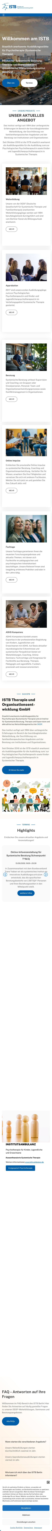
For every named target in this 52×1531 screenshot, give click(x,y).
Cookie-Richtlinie (16, 1528)
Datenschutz (28, 1528)
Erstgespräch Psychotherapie (20, 1168)
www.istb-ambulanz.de (34, 1162)
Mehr (11, 229)
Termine (29, 83)
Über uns (10, 83)
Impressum (38, 1528)
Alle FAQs (11, 1421)
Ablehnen (26, 1515)
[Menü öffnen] (3, 14)
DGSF (10, 71)
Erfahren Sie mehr (16, 770)
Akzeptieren (26, 1508)
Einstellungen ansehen (26, 1522)
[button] (48, 1482)
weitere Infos (26, 893)
